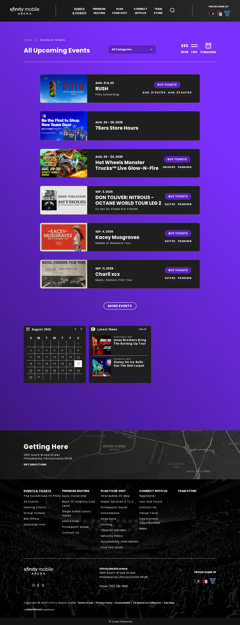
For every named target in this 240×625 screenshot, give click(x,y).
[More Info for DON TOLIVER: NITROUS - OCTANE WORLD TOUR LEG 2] (63, 200)
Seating (99, 11)
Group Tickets (34, 513)
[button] (75, 329)
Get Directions (35, 464)
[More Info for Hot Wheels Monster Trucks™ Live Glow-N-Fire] (63, 163)
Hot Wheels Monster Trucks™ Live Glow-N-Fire (127, 165)
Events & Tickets (37, 491)
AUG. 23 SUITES (180, 92)
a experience (39, 609)
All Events (31, 501)
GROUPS (169, 167)
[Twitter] (43, 585)
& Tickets (79, 11)
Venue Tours (148, 513)
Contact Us (70, 533)
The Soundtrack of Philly (42, 496)
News (143, 528)
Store (158, 11)
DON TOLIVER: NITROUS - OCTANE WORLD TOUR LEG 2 (128, 200)
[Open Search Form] (172, 10)
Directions (108, 519)
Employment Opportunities (149, 521)
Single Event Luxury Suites (76, 513)
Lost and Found (150, 501)
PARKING (185, 167)
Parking (106, 524)
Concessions (110, 513)
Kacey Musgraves (117, 237)
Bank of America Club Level (78, 504)
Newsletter (147, 496)
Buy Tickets (167, 85)
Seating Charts (35, 507)
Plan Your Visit (113, 491)
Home (28, 40)
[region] (55, 354)
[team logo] (212, 14)
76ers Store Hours (116, 128)
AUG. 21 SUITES (154, 92)
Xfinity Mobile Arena (24, 11)
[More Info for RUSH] (63, 88)
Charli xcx (107, 274)
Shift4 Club (70, 521)
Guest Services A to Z (117, 501)
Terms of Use (85, 602)
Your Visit (119, 11)
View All (142, 329)
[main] (120, 226)
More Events (120, 306)
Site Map (169, 602)
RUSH (101, 88)
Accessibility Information (120, 542)
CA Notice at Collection (147, 602)
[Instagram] (33, 585)
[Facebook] (38, 585)
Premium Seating (75, 491)
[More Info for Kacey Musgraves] (63, 237)
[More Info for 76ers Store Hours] (63, 125)
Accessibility (122, 602)
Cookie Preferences (122, 621)
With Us (140, 11)
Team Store (187, 491)
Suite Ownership (74, 496)
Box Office (31, 519)
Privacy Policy (104, 602)
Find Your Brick (112, 547)
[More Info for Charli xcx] (63, 274)
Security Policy (112, 536)
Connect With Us (153, 491)
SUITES (170, 204)
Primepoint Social (75, 527)
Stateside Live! (35, 524)
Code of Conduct (114, 530)
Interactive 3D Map (115, 496)
